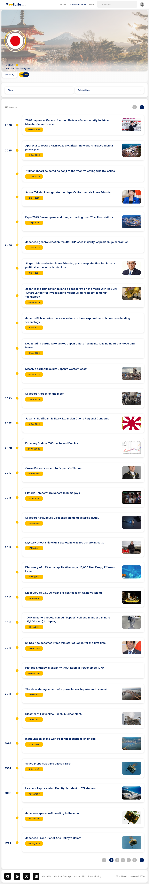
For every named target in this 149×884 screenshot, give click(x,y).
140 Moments (11, 107)
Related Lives (84, 90)
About (10, 90)
